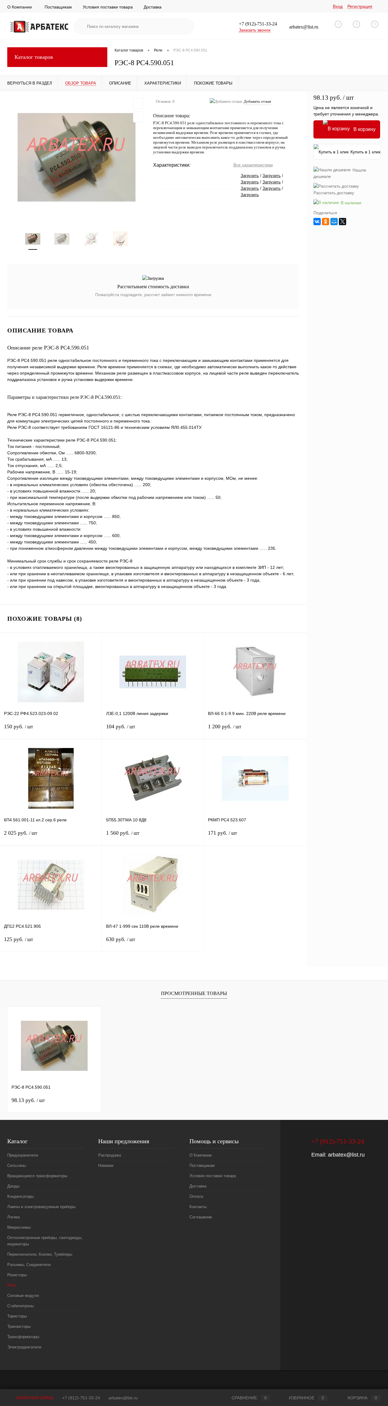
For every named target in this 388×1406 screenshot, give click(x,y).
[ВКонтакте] (317, 221)
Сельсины (16, 1165)
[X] (342, 221)
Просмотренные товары (194, 993)
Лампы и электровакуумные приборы (41, 1206)
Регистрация (359, 6)
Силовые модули (23, 1295)
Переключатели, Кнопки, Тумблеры (39, 1254)
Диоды (13, 1186)
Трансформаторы (23, 1336)
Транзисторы (19, 1326)
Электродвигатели (24, 1347)
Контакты (197, 1206)
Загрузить (250, 175)
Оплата (196, 1196)
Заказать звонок (254, 30)
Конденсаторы (20, 1196)
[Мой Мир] (334, 221)
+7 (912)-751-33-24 (81, 1397)
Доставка (153, 7)
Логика (13, 1217)
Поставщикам (58, 7)
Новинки (105, 1165)
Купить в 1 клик (365, 151)
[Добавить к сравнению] (138, 117)
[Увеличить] (76, 157)
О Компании (19, 7)
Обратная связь (34, 1397)
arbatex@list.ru (346, 1155)
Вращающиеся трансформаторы (37, 1176)
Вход (338, 6)
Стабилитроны (20, 1306)
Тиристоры (17, 1316)
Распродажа (109, 1155)
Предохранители (22, 1155)
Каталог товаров (34, 57)
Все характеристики (253, 164)
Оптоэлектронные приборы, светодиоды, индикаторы (44, 1240)
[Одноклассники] (325, 221)
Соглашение (200, 1217)
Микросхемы (19, 1227)
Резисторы (17, 1275)
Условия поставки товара (108, 7)
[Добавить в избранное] (138, 103)
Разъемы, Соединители (29, 1264)
